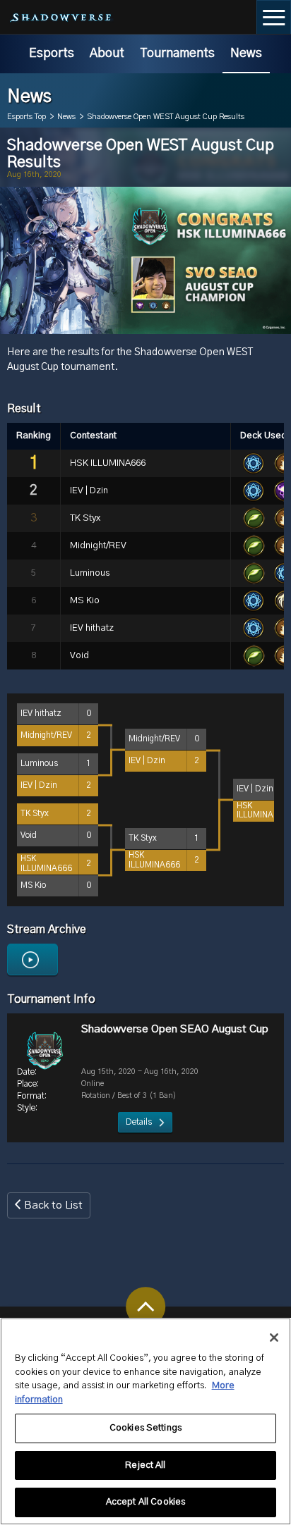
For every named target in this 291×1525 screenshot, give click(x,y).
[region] (145, 1421)
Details (139, 1122)
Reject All (145, 1465)
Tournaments (177, 53)
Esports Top (26, 117)
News (246, 53)
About (107, 53)
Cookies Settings (145, 1428)
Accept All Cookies (145, 1502)
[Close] (274, 1337)
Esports (51, 53)
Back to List (53, 1205)
